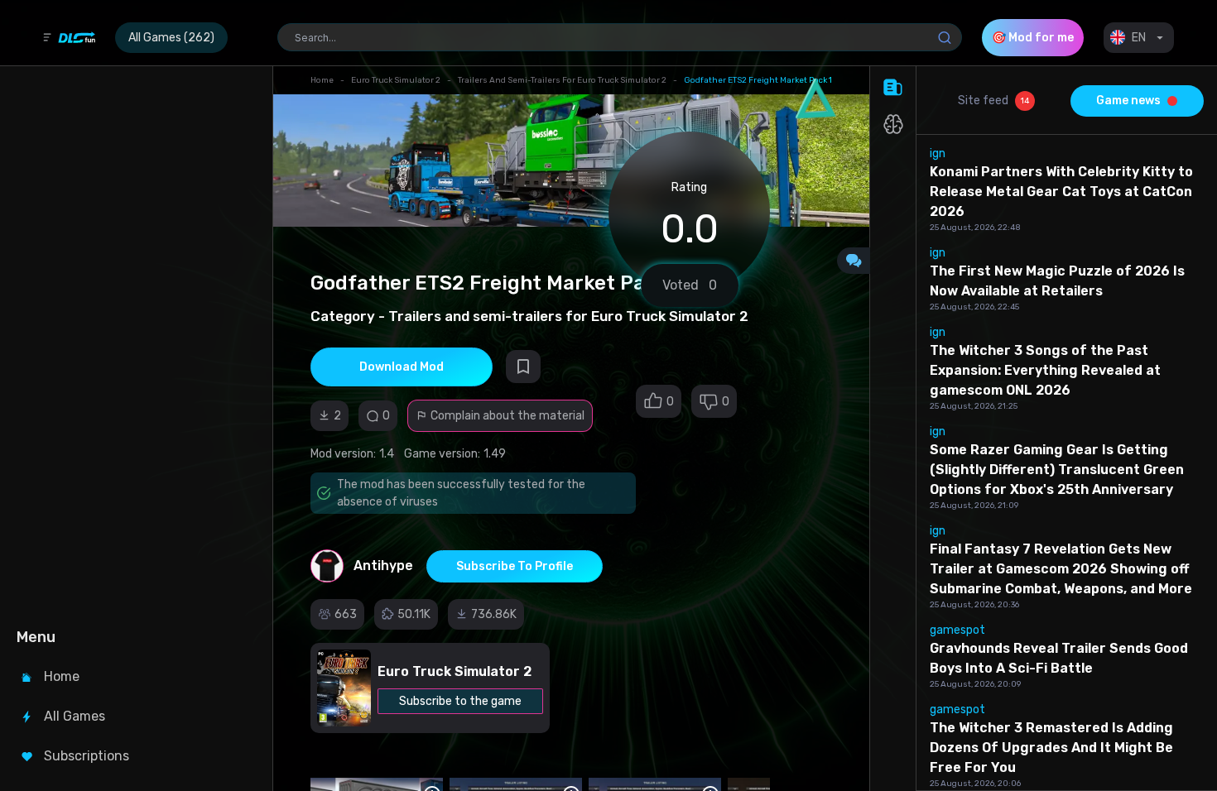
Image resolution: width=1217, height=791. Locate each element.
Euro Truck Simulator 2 (395, 80)
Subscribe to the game (460, 701)
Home (322, 80)
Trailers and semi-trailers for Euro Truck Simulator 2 (562, 80)
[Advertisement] (135, 344)
